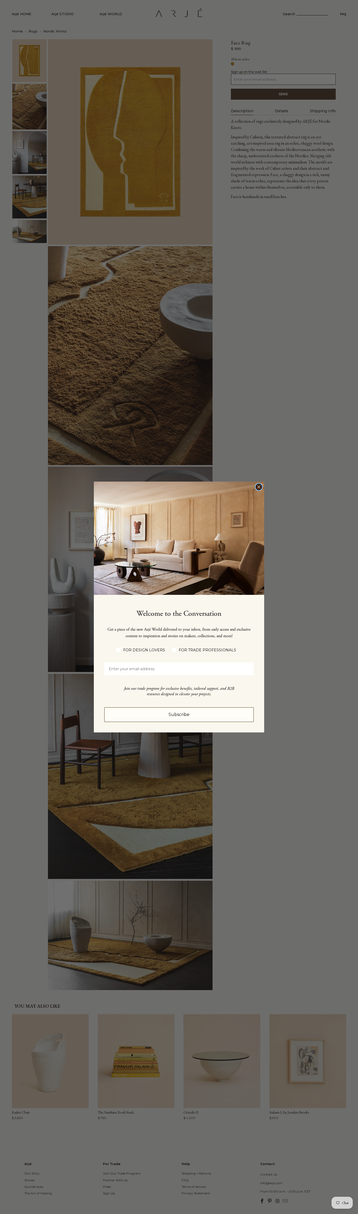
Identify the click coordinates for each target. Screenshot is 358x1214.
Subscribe (179, 714)
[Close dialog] (259, 487)
